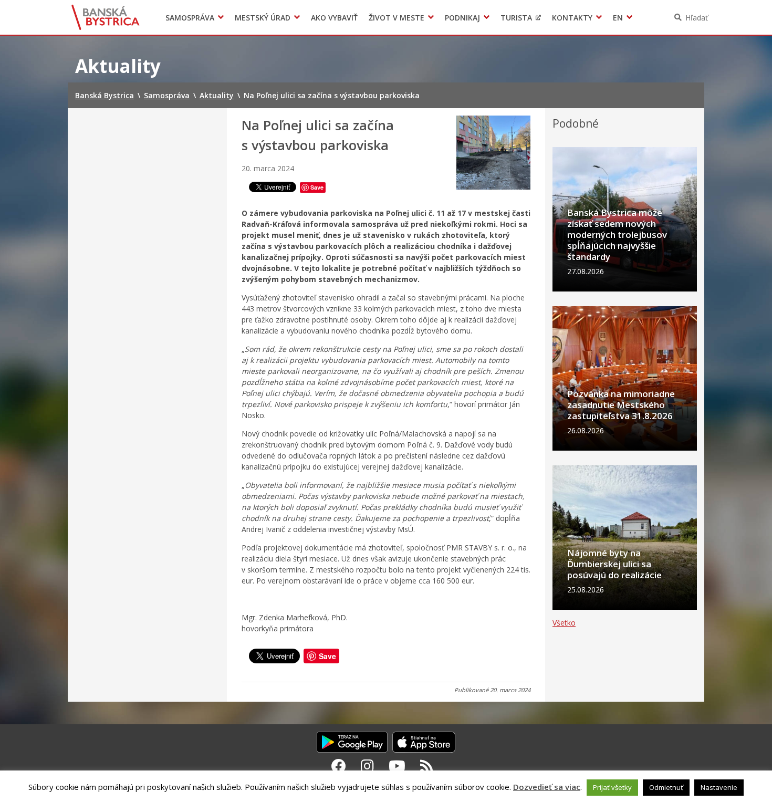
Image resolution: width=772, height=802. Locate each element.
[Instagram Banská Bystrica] (367, 766)
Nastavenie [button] (719, 787)
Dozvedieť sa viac (546, 787)
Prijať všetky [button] (612, 787)
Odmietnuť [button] (666, 787)
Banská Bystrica (106, 17)
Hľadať (696, 18)
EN (618, 18)
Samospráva (189, 18)
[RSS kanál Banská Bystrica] (426, 766)
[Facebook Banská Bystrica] (338, 766)
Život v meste (396, 18)
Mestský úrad (262, 18)
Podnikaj (462, 18)
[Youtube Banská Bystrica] (397, 766)
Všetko (564, 623)
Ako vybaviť (334, 18)
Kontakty (572, 18)
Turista (516, 18)
